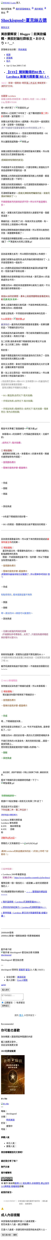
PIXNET (12, 1201)
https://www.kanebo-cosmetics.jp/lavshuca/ (32, 877)
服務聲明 (28, 1204)
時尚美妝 (22, 49)
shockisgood (6, 955)
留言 (28, 970)
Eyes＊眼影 (22, 980)
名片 (8, 61)
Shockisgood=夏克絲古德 (24, 20)
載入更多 (5, 990)
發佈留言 (5, 1006)
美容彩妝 (21, 977)
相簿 (8, 55)
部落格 (9, 58)
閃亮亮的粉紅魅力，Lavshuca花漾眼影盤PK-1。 (25, 907)
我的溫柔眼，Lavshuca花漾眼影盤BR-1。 (22, 902)
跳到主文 (5, 27)
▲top (3, 985)
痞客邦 (22, 970)
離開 (15, 1235)
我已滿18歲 (6, 1235)
